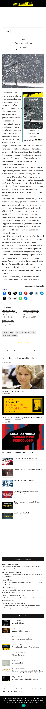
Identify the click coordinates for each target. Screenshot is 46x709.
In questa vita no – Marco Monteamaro (25, 679)
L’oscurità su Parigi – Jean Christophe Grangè (28, 469)
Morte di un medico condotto (22, 639)
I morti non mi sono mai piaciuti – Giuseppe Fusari (27, 503)
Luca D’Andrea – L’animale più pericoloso (17, 452)
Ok (23, 706)
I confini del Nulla (7, 580)
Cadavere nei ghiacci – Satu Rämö (24, 480)
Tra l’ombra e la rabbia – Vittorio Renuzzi (26, 647)
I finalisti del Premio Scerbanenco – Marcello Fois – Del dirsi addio (11, 313)
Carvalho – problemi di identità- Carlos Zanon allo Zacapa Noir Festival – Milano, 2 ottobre (27, 672)
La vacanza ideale (17, 663)
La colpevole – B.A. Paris (21, 513)
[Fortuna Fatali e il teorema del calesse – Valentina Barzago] (7, 494)
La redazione (15, 689)
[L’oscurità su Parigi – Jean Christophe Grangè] (7, 473)
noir (34, 332)
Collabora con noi (27, 689)
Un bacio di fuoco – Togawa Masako (25, 458)
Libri (23, 39)
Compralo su (29, 140)
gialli (11, 332)
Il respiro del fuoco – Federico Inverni (13, 603)
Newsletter (18, 691)
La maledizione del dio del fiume (11, 572)
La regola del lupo (18, 623)
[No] (43, 702)
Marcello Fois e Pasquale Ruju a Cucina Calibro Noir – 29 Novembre (32, 313)
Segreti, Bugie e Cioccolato (10, 564)
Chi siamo (5, 689)
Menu (7, 31)
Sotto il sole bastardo (8, 588)
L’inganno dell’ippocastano (21, 631)
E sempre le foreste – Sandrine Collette (14, 595)
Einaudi (5, 332)
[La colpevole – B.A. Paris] (7, 516)
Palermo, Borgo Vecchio (20, 655)
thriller (14, 335)
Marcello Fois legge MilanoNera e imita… (8, 322)
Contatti (38, 689)
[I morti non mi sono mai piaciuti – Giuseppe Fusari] (7, 505)
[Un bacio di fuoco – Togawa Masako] (7, 461)
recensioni (6, 335)
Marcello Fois (25, 332)
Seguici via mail (7, 691)
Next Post (33, 351)
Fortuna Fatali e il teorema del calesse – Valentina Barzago (26, 492)
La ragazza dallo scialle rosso (13, 391)
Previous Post (12, 351)
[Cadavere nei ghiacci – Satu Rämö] (7, 483)
